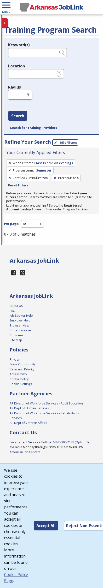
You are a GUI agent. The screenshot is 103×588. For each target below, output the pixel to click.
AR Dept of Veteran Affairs (28, 423)
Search (17, 116)
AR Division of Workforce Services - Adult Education (46, 403)
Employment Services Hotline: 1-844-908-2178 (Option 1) (49, 442)
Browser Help (19, 325)
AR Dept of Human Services (29, 408)
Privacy (14, 359)
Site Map (16, 340)
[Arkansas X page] (23, 273)
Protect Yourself (21, 330)
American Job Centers (25, 452)
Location (16, 66)
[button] (6, 7)
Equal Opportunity (22, 364)
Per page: (11, 223)
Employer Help (20, 320)
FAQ (12, 311)
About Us (16, 305)
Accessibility (18, 374)
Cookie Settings (21, 384)
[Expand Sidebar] (5, 23)
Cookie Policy (19, 379)
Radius (14, 87)
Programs (16, 335)
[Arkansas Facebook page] (14, 273)
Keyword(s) (19, 45)
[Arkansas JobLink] (51, 7)
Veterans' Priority (22, 369)
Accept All (46, 525)
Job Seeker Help (21, 315)
